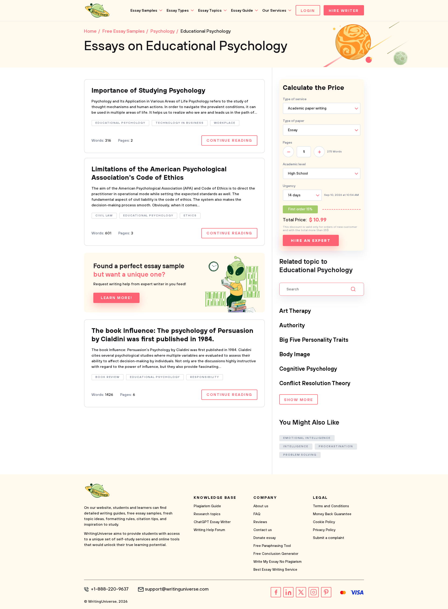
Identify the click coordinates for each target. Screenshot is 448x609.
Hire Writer (344, 10)
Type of (293, 121)
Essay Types (178, 10)
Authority (292, 325)
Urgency (289, 186)
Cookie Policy (324, 522)
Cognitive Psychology (308, 369)
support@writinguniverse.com (177, 589)
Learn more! (116, 298)
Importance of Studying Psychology (148, 91)
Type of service (295, 99)
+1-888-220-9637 (110, 589)
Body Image (294, 354)
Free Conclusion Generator (275, 554)
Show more (298, 400)
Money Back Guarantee (332, 514)
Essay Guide (242, 10)
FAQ (256, 514)
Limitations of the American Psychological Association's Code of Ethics (159, 173)
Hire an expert (310, 240)
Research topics (207, 514)
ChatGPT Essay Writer (212, 522)
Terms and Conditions (331, 506)
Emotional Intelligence (307, 438)
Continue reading (229, 140)
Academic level (294, 164)
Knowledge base (215, 497)
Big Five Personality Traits (313, 340)
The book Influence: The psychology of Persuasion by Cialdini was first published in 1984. (172, 335)
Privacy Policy (324, 530)
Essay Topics (210, 10)
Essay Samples (143, 10)
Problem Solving (300, 455)
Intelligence (295, 446)
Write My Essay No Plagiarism (277, 562)
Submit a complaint (328, 538)
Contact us (262, 530)
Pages (287, 143)
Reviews (260, 522)
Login (308, 10)
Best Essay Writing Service (275, 569)
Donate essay (264, 538)
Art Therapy (295, 311)
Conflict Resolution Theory (314, 383)
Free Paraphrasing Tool (272, 546)
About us (260, 506)
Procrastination (336, 446)
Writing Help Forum (209, 530)
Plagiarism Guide (207, 506)
